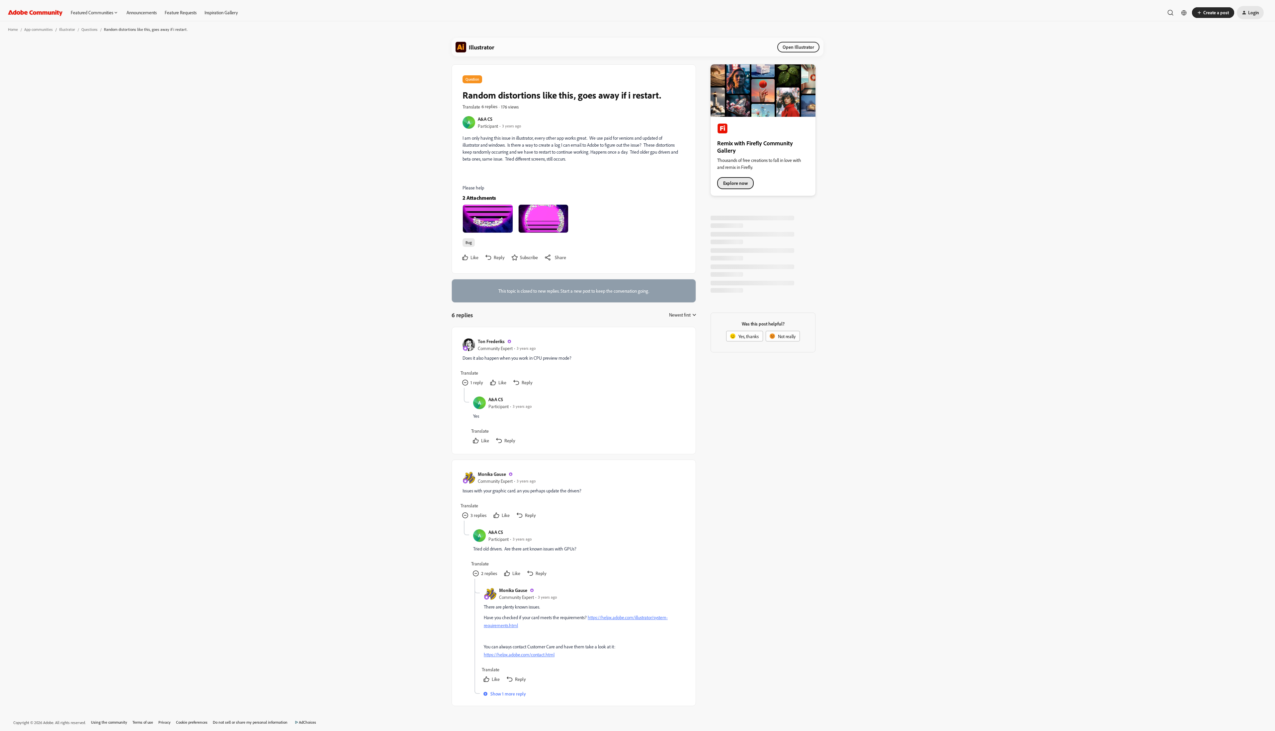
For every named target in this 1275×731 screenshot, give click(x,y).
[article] (573, 363)
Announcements (142, 12)
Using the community (109, 722)
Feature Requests (181, 12)
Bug (469, 242)
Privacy (164, 722)
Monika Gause (492, 474)
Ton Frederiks (491, 341)
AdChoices (307, 722)
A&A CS (485, 119)
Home (13, 29)
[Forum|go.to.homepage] (35, 12)
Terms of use (142, 722)
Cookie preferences (192, 722)
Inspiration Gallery (221, 12)
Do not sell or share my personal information (250, 722)
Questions (89, 29)
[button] (1213, 12)
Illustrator (67, 29)
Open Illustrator (798, 47)
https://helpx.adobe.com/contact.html (519, 654)
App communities (38, 29)
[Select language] (1184, 12)
